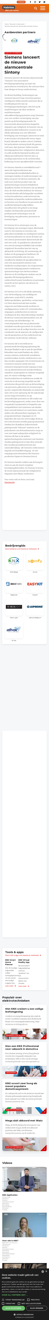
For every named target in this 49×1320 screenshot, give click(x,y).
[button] (24, 1295)
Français (21, 2)
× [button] (46, 1271)
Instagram (35, 2)
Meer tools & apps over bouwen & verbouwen (22, 955)
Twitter (39, 2)
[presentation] (24, 1022)
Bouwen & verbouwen (17, 24)
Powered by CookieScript (24, 1317)
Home (7, 24)
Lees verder (23, 1292)
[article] (14, 42)
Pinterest (44, 2)
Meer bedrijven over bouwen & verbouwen (21, 549)
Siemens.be (10, 482)
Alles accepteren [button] (13, 1308)
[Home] (10, 8)
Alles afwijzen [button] (36, 1308)
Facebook (30, 2)
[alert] (24, 1294)
